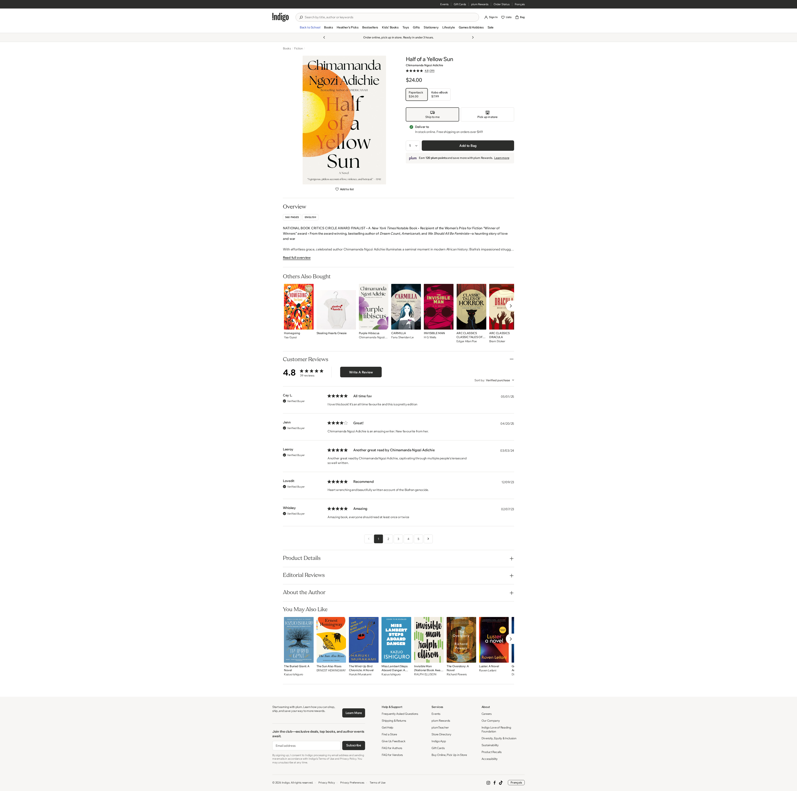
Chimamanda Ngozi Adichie (424, 65)
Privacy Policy (326, 782)
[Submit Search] (301, 17)
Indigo (286, 782)
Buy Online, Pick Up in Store (449, 755)
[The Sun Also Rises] (331, 640)
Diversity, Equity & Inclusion (499, 738)
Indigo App (439, 741)
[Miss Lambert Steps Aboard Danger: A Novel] (396, 640)
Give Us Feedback (394, 741)
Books (287, 48)
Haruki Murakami (360, 674)
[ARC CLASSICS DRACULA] (504, 307)
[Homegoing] (299, 307)
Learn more (501, 158)
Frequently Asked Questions (400, 714)
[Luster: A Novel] (494, 640)
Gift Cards (460, 4)
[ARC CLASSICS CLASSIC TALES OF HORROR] (471, 307)
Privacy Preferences (352, 782)
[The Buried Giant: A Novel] (299, 640)
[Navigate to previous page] (368, 539)
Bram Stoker (497, 341)
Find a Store (389, 734)
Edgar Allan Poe (466, 341)
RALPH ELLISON (425, 674)
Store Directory (441, 734)
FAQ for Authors (392, 748)
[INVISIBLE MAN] (439, 307)
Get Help (387, 727)
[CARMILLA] (406, 307)
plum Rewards (479, 4)
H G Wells (430, 337)
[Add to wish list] (309, 325)
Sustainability (490, 745)
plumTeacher (440, 727)
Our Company (491, 720)
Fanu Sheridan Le (402, 337)
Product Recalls (492, 752)
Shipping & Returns (394, 720)
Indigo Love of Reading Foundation (496, 729)
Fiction (298, 48)
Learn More (354, 713)
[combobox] (390, 17)
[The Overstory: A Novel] (461, 640)
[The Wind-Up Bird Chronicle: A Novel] (364, 640)
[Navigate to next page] (428, 539)
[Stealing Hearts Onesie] (336, 307)
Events (444, 4)
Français (520, 4)
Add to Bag (468, 145)
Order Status (502, 4)
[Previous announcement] (324, 37)
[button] (310, 29)
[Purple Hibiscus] (374, 307)
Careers (487, 714)
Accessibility (490, 759)
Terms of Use (377, 782)
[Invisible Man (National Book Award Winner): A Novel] (429, 640)
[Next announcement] (472, 37)
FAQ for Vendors (392, 755)
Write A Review (361, 372)
